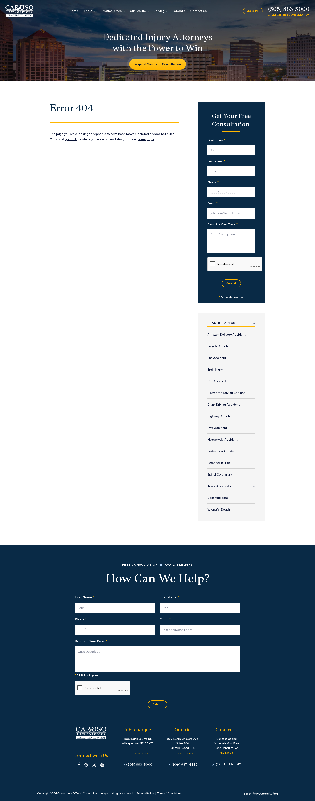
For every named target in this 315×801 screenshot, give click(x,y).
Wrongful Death (218, 509)
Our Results (138, 11)
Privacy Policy (145, 793)
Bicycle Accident (219, 346)
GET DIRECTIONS (137, 753)
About (87, 11)
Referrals (178, 11)
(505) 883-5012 (228, 764)
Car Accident (216, 381)
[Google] (86, 764)
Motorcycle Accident (222, 439)
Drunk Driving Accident (223, 404)
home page (146, 139)
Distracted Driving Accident (227, 393)
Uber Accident (217, 498)
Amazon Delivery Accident (226, 334)
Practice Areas (111, 11)
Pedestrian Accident (222, 451)
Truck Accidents (219, 486)
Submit (231, 283)
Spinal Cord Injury (219, 474)
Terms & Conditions (169, 793)
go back (71, 139)
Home (74, 11)
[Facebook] (79, 764)
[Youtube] (102, 764)
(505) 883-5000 (289, 9)
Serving (159, 11)
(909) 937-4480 (184, 764)
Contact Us (198, 11)
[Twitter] (94, 764)
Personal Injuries (218, 463)
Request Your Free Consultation (157, 64)
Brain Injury (215, 369)
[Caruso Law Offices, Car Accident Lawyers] (19, 11)
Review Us (226, 753)
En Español (253, 10)
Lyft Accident (217, 428)
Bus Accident (216, 358)
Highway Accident (220, 416)
